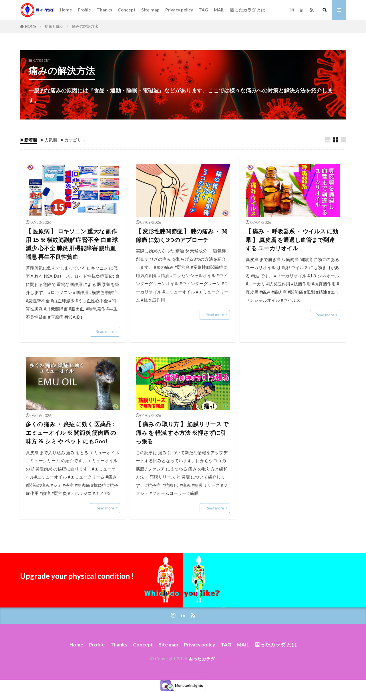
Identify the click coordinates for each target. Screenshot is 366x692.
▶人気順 (48, 139)
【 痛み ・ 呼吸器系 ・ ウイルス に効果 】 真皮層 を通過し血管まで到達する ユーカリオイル (292, 239)
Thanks (104, 9)
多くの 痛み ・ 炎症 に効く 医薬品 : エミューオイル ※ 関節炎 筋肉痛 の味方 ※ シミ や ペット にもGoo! (71, 432)
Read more (105, 331)
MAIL (219, 9)
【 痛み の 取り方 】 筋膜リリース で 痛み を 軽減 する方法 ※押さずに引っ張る (182, 432)
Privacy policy (179, 9)
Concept (127, 9)
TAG (203, 9)
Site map (150, 9)
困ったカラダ (201, 658)
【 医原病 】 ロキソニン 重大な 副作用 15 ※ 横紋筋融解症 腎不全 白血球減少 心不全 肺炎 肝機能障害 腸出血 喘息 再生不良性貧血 (72, 244)
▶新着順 (28, 139)
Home (66, 9)
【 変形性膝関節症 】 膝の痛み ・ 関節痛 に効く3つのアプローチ (181, 235)
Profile (84, 9)
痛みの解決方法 (85, 26)
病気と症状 (54, 26)
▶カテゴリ (70, 139)
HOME (30, 26)
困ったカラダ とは (247, 9)
